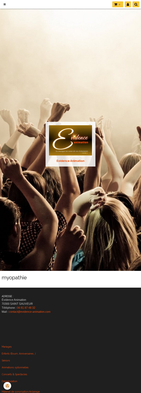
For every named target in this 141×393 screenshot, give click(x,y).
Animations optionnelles (15, 367)
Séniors (6, 360)
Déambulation (9, 381)
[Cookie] (7, 386)
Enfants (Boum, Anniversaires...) (19, 353)
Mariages (7, 346)
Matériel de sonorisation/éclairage (21, 391)
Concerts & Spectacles (14, 374)
